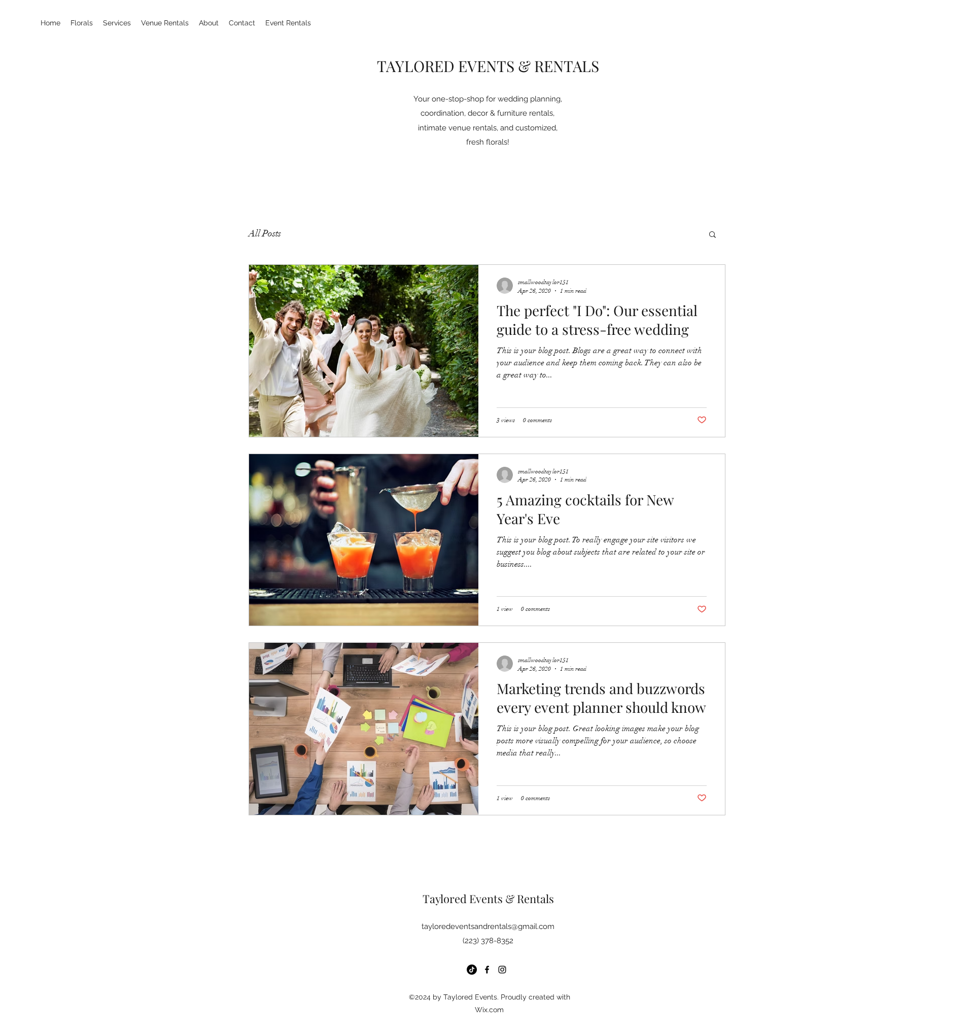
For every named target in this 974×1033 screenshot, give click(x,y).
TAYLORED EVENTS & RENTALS (488, 66)
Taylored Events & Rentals (488, 898)
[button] (712, 235)
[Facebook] (487, 970)
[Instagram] (502, 970)
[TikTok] (472, 970)
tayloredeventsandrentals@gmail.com (488, 926)
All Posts (265, 233)
